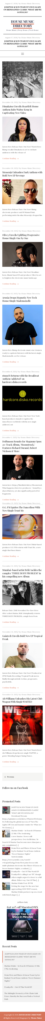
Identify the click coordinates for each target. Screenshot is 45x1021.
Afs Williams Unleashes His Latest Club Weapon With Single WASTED (22, 700)
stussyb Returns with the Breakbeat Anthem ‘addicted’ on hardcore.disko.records (20, 379)
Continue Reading (9, 158)
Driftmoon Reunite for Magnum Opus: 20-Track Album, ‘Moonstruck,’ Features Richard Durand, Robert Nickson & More (22, 446)
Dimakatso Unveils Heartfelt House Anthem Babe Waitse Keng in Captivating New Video (20, 109)
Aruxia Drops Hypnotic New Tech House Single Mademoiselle (19, 299)
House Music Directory (30, 3)
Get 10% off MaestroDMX (22, 907)
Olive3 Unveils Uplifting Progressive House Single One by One (21, 236)
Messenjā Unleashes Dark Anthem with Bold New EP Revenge (22, 174)
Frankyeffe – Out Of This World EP (18, 987)
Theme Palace (36, 1018)
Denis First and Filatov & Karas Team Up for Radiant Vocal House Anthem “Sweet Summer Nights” (22, 978)
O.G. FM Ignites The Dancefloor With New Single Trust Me (21, 509)
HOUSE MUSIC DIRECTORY (22, 23)
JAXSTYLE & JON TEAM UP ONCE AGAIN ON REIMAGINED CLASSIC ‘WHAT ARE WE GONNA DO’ (22, 9)
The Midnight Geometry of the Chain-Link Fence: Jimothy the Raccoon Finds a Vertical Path (22, 996)
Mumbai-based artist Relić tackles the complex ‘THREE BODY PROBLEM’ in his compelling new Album (22, 573)
